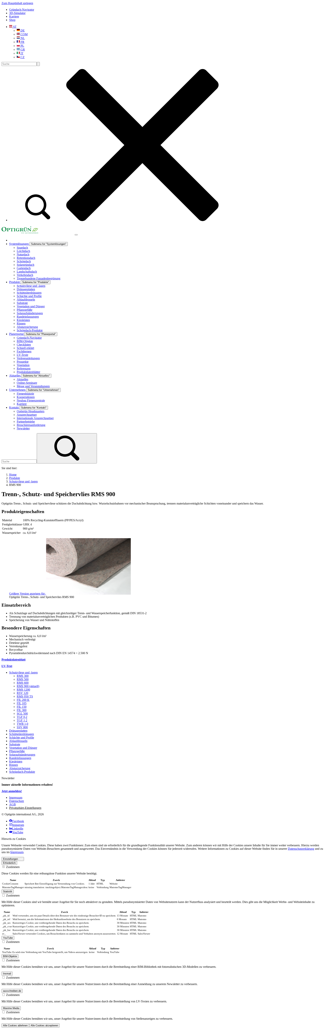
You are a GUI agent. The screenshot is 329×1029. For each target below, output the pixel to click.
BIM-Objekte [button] (10, 956)
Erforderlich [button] (9, 863)
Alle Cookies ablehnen (15, 1025)
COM (24, 34)
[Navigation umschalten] (76, 234)
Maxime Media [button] (11, 1008)
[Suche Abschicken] (38, 64)
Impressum (16, 852)
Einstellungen (10, 859)
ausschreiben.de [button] (12, 990)
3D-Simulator (17, 13)
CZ (22, 57)
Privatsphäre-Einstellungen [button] (25, 807)
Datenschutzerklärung (301, 848)
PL (22, 45)
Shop (12, 19)
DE (22, 30)
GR (22, 49)
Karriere (14, 16)
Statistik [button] (7, 891)
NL (22, 38)
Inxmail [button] (7, 973)
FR (22, 42)
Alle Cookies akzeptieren (44, 1025)
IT (21, 53)
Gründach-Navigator (21, 9)
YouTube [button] (8, 937)
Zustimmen (12, 867)
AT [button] (14, 26)
